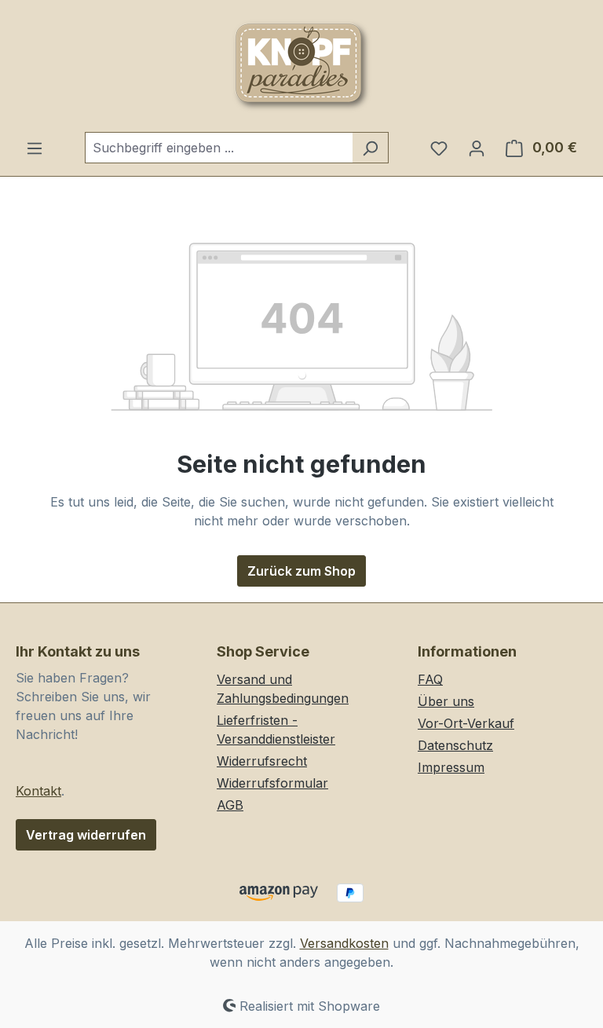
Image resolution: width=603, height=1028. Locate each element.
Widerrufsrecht (262, 761)
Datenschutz (455, 745)
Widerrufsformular (272, 783)
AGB (230, 805)
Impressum (451, 767)
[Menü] (34, 147)
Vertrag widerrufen (86, 835)
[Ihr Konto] (476, 147)
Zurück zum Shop (301, 571)
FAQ (430, 679)
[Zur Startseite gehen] (301, 66)
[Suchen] (370, 147)
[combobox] (219, 147)
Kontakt (38, 791)
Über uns (446, 701)
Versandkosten (344, 943)
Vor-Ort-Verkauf (466, 723)
